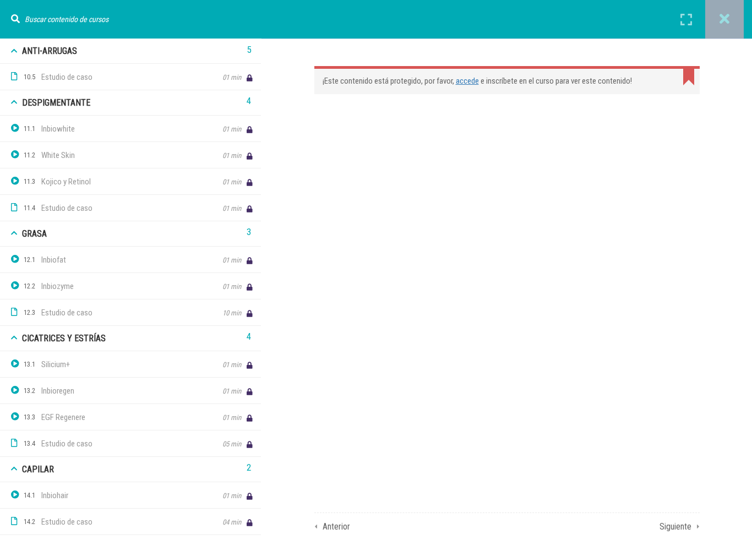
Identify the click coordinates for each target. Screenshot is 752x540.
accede (467, 81)
